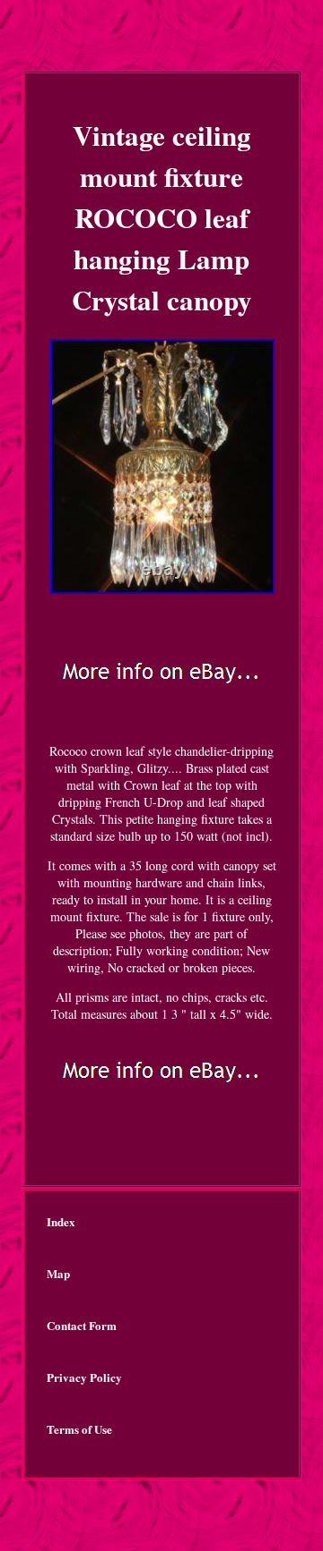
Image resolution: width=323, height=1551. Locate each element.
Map (58, 1273)
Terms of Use (79, 1428)
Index (61, 1221)
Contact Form (82, 1325)
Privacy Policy (84, 1377)
